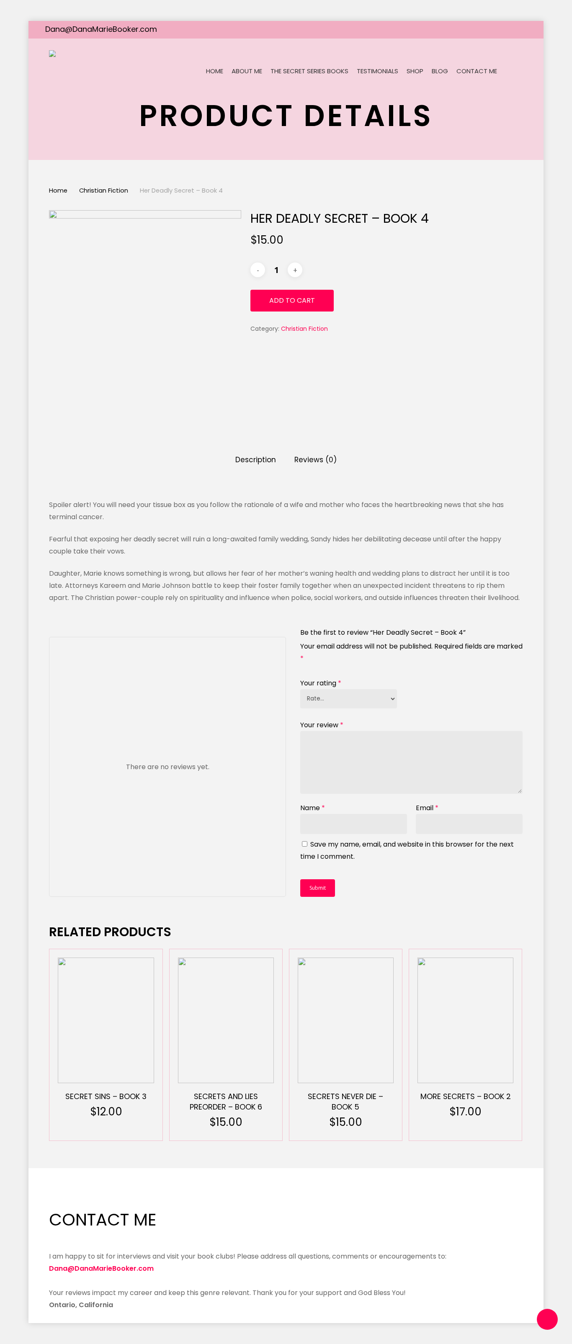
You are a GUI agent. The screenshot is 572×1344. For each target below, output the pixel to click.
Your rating (320, 683)
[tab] (255, 460)
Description (255, 460)
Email (427, 808)
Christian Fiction (103, 190)
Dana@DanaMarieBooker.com (101, 29)
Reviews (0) (315, 460)
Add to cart (292, 300)
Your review (321, 725)
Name (312, 808)
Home (58, 190)
